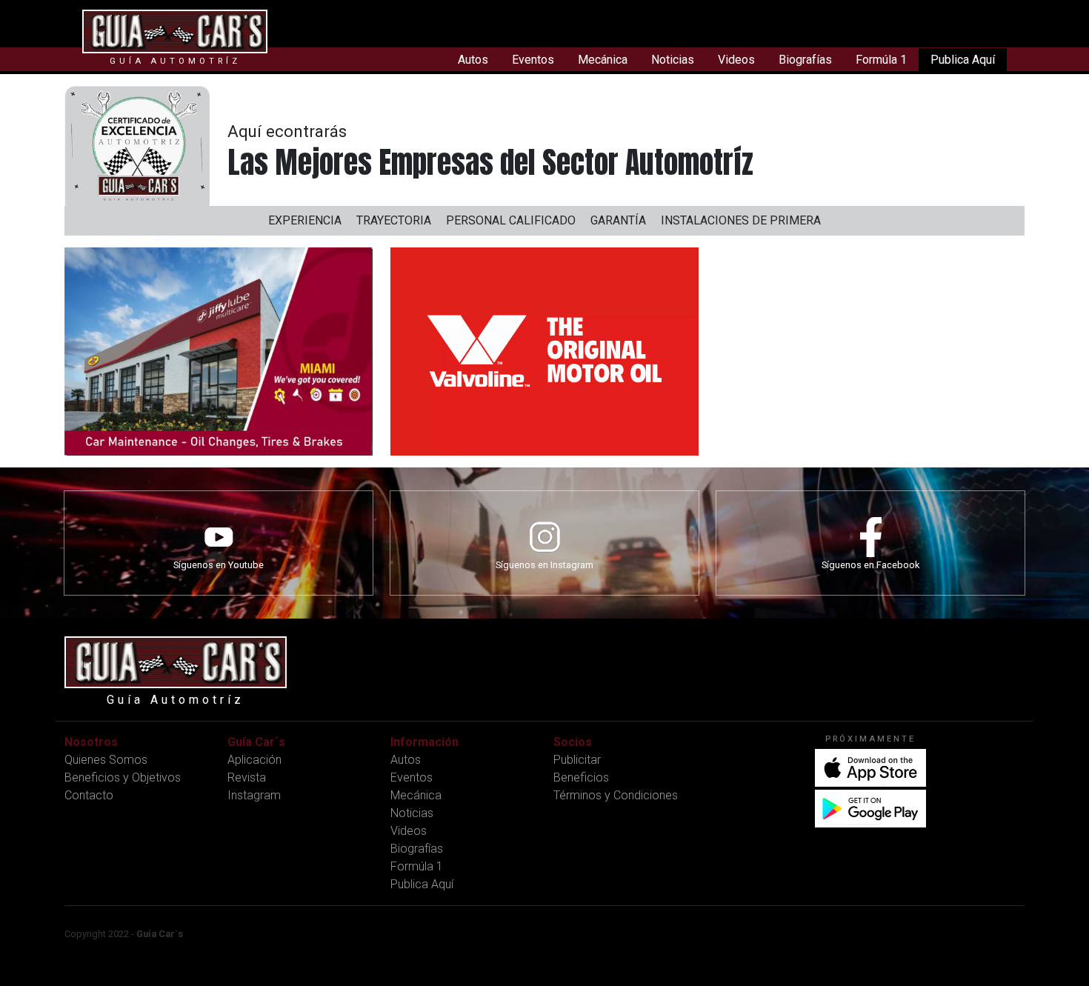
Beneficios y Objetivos (122, 777)
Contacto (88, 795)
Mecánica (602, 60)
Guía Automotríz (175, 61)
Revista (246, 777)
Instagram (254, 795)
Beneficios (581, 777)
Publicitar (577, 760)
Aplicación (254, 760)
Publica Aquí (962, 60)
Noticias (672, 60)
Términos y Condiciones (615, 795)
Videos (736, 60)
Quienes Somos (105, 760)
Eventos (533, 60)
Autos (473, 60)
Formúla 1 (881, 60)
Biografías (805, 60)
